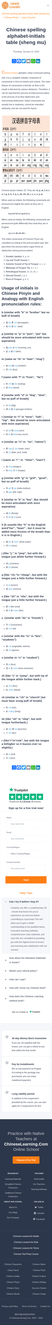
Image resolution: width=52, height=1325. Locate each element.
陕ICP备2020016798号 (25, 1314)
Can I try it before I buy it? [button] (24, 901)
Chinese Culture (39, 1276)
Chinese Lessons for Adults (26, 1236)
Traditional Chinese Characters (13, 1195)
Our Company (13, 1217)
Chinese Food (39, 1270)
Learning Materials (13, 1179)
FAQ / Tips (26, 893)
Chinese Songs (39, 1294)
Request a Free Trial (26, 1160)
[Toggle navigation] (48, 5)
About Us (13, 1207)
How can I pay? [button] (17, 979)
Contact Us (45, 1306)
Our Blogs (13, 1212)
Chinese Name (39, 1264)
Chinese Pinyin (11, 17)
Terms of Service (29, 1306)
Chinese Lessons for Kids (26, 1242)
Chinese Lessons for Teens (26, 1248)
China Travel (13, 1270)
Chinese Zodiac (13, 1276)
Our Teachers (39, 1184)
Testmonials (39, 1179)
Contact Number (13, 862)
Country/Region (13, 847)
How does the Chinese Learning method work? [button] (26, 998)
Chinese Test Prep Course (26, 1254)
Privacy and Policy (10, 1306)
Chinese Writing (39, 1282)
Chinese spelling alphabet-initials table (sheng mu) (26, 14)
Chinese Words (13, 1294)
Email (9, 832)
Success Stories (39, 1288)
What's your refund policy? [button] (23, 971)
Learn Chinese (28, 17)
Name (9, 818)
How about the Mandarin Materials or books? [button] (27, 960)
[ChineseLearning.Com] (11, 5)
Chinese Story (13, 1288)
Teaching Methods (39, 1189)
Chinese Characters (13, 1264)
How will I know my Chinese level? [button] (27, 988)
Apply (26, 880)
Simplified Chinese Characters (13, 1186)
